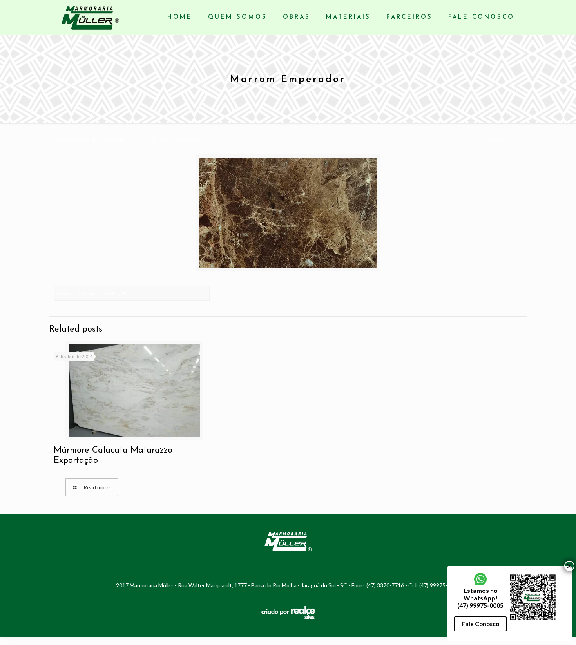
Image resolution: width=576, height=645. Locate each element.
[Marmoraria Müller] (90, 17)
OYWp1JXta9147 (120, 139)
